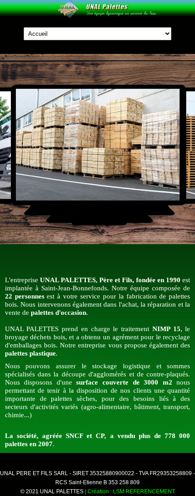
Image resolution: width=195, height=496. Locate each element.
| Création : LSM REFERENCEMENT (130, 491)
